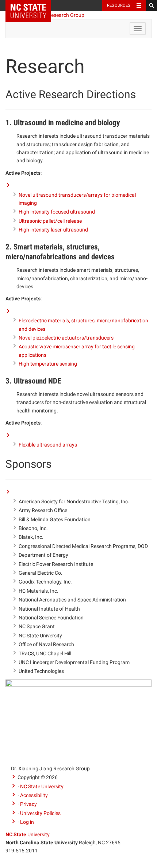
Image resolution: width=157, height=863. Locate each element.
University (27, 834)
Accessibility (34, 795)
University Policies (40, 813)
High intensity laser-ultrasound (53, 230)
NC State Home (33, 5)
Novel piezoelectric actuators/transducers (66, 338)
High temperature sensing (48, 364)
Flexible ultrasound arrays (48, 445)
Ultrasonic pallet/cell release (50, 221)
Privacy (28, 804)
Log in (27, 822)
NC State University (42, 786)
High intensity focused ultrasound (57, 212)
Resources (118, 5)
